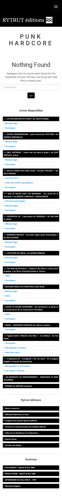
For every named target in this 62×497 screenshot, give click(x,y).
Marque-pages (11, 205)
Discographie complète (15, 347)
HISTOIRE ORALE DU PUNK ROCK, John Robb (24, 286)
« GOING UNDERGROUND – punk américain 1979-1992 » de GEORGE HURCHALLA (31, 135)
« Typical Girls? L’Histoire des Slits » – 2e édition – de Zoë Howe (31, 337)
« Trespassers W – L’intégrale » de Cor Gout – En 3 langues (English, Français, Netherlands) (31, 360)
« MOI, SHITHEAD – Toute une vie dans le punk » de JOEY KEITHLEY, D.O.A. (31, 153)
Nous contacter (12, 408)
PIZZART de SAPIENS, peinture (18, 386)
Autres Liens (10, 439)
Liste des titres (12, 178)
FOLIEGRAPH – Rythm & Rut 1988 (19, 467)
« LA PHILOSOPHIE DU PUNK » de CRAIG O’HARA (27, 118)
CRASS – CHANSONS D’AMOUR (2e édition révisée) (27, 325)
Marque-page (11, 159)
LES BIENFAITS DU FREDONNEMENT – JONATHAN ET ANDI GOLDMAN (31, 378)
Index (7, 275)
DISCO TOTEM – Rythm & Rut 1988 (20, 473)
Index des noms (12, 352)
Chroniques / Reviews (14, 370)
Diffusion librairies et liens (17, 414)
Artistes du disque (13, 445)
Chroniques (10, 128)
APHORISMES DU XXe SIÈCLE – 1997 (20, 480)
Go (31, 95)
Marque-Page (11, 123)
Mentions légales (12, 486)
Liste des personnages (15, 201)
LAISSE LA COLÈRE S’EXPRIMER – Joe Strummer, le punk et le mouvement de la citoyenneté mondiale (31, 308)
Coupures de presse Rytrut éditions (21, 420)
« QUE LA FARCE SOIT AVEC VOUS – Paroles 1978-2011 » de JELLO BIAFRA (31, 172)
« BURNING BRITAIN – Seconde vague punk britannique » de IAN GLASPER (31, 236)
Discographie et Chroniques (17, 366)
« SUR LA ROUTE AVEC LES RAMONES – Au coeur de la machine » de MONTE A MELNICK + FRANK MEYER (31, 195)
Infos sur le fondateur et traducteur (21, 433)
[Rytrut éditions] (27, 20)
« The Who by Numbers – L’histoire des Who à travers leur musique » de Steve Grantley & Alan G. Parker (31, 270)
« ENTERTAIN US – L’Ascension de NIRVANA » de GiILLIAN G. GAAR (31, 217)
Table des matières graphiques (19, 182)
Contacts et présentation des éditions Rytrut (25, 426)
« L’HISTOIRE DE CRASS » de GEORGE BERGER (25, 253)
